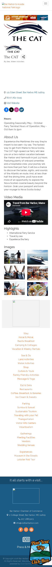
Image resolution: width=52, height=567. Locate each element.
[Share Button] (23, 57)
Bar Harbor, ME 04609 (27, 515)
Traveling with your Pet (26, 415)
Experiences (26, 452)
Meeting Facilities (26, 437)
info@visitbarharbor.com (27, 523)
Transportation (26, 419)
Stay (26, 333)
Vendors (26, 441)
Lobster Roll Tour (26, 459)
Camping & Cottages (26, 345)
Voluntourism (26, 427)
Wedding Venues (26, 445)
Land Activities (26, 359)
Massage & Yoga (26, 379)
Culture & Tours (26, 371)
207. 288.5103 (27, 519)
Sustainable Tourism (26, 411)
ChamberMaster (27, 564)
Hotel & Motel (26, 337)
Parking (26, 403)
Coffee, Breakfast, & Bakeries (26, 393)
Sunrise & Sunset (26, 407)
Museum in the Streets (26, 455)
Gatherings (26, 433)
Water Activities (26, 363)
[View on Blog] (21, 111)
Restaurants (26, 389)
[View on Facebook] (6, 111)
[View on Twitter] (11, 111)
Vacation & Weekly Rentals (26, 349)
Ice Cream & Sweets (26, 397)
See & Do (26, 355)
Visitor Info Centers (26, 423)
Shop (26, 367)
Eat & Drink (26, 385)
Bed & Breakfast (26, 341)
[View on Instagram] (16, 111)
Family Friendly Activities (26, 375)
